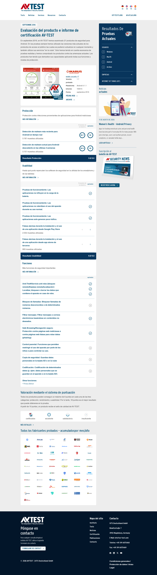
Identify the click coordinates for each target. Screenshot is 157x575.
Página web (70, 96)
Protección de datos (118, 565)
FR (131, 9)
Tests (23, 15)
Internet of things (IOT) (111, 81)
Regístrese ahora (108, 185)
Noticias (31, 15)
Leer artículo (104, 143)
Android (109, 62)
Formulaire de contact (31, 548)
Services (41, 15)
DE (122, 9)
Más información (29, 119)
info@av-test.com (121, 538)
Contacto (62, 15)
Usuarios (105, 47)
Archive (69, 100)
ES (135, 9)
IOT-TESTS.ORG (117, 15)
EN (127, 9)
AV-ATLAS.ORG (131, 15)
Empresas (105, 75)
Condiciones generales (120, 561)
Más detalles (26, 425)
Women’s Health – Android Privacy (115, 124)
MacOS (109, 57)
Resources (51, 15)
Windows (110, 52)
